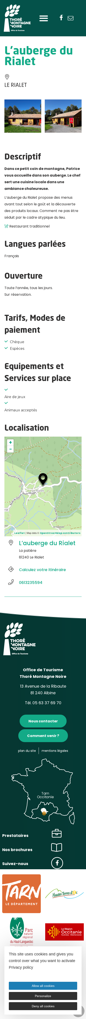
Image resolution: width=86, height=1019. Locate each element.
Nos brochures (17, 849)
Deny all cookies (43, 1006)
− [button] (10, 449)
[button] (43, 18)
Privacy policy (21, 967)
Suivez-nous (15, 863)
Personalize (43, 996)
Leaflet (19, 533)
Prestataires (15, 835)
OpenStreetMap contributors (60, 533)
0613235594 (30, 582)
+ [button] (10, 442)
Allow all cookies (43, 986)
